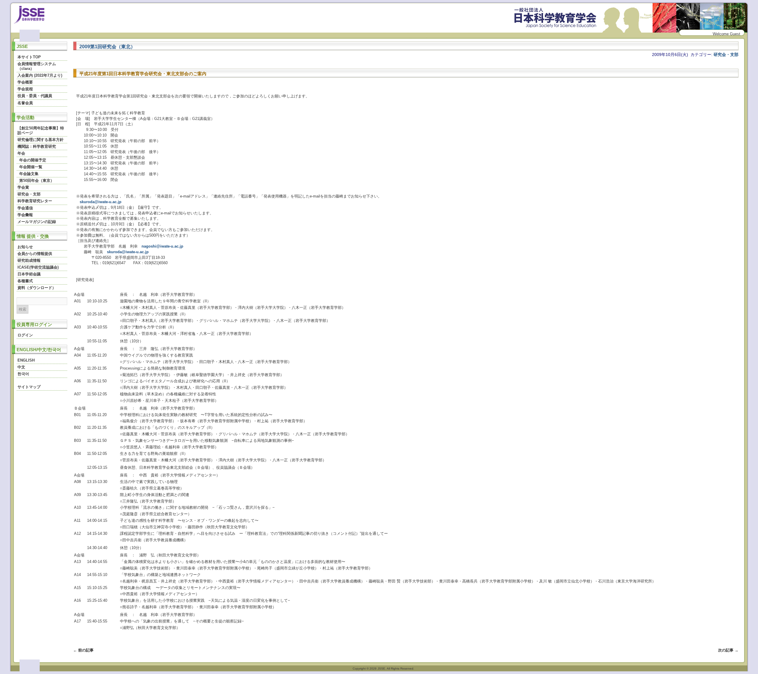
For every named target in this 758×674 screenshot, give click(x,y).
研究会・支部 (29, 194)
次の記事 (728, 650)
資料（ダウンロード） (36, 287)
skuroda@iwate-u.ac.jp (100, 202)
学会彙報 (25, 215)
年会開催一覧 (30, 167)
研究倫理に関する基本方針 (40, 139)
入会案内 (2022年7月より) (39, 75)
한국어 (23, 374)
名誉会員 (25, 103)
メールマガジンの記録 (36, 221)
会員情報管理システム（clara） (36, 66)
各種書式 (25, 281)
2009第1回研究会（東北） (107, 46)
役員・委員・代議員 (34, 96)
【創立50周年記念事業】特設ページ (40, 130)
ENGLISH (26, 360)
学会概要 (25, 82)
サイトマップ (29, 387)
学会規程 (25, 89)
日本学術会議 (29, 274)
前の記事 (83, 650)
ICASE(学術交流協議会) (38, 267)
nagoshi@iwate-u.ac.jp (162, 246)
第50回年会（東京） (36, 180)
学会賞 (23, 187)
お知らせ (25, 247)
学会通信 (25, 208)
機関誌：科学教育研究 (36, 146)
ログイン (25, 335)
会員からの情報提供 (34, 253)
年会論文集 (28, 173)
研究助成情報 (29, 260)
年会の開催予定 (32, 160)
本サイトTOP (29, 57)
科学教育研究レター (34, 201)
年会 (21, 153)
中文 (21, 367)
